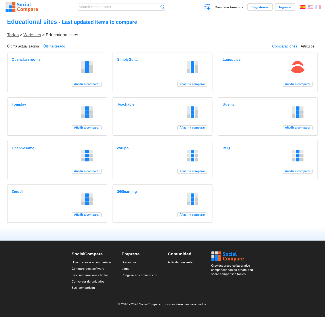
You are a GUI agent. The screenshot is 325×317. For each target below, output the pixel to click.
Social (232, 256)
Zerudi (17, 192)
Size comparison (83, 287)
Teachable (125, 104)
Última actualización (23, 46)
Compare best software (88, 268)
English (310, 7)
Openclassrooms (26, 59)
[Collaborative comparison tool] (22, 7)
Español (303, 7)
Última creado (54, 46)
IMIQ (226, 148)
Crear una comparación (207, 7)
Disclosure (129, 262)
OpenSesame (23, 148)
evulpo (123, 148)
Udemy (229, 104)
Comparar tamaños (229, 7)
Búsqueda (163, 7)
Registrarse (260, 7)
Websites (32, 34)
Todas (13, 34)
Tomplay (19, 104)
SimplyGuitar (128, 59)
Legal (125, 268)
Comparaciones (284, 46)
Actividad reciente (180, 262)
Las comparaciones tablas (90, 275)
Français (318, 7)
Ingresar (285, 7)
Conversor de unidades (88, 281)
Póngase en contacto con (139, 275)
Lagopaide (232, 59)
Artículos (307, 46)
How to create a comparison (91, 262)
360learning (127, 192)
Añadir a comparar (86, 84)
